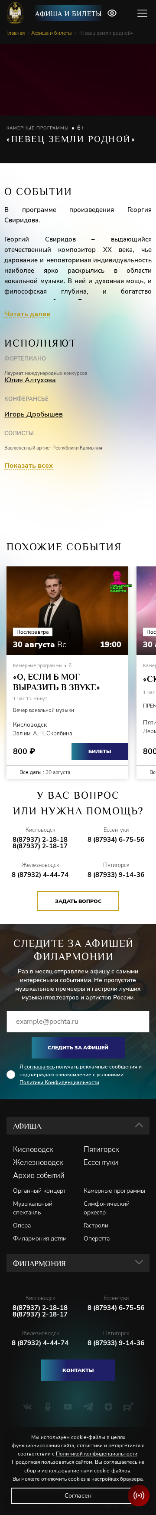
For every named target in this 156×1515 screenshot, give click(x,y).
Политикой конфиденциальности (96, 1453)
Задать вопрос (78, 901)
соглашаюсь (39, 1066)
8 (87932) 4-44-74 (40, 875)
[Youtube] (68, 1406)
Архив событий (39, 1175)
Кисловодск (33, 1149)
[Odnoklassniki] (48, 1406)
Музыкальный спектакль (32, 1208)
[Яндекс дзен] (108, 1406)
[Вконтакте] (27, 1406)
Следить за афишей (78, 1047)
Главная (15, 33)
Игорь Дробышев (33, 414)
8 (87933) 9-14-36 (116, 875)
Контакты (78, 1370)
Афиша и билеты (68, 14)
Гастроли (96, 1225)
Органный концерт (39, 1191)
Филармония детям (40, 1238)
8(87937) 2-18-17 (40, 846)
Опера (22, 1225)
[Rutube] (128, 1406)
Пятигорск (101, 1149)
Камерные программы (114, 1191)
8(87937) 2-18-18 (40, 840)
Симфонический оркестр (107, 1208)
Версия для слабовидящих (112, 13)
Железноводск (38, 1162)
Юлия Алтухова (30, 380)
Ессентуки (101, 1162)
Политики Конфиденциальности (59, 1082)
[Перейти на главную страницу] (16, 13)
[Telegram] (88, 1406)
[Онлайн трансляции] (139, 1495)
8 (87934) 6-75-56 (116, 840)
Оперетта (97, 1238)
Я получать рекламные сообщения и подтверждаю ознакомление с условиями (81, 1074)
